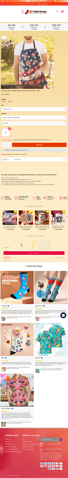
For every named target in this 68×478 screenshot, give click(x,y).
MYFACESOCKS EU (15, 475)
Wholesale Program (10, 446)
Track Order (44, 3)
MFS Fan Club (9, 444)
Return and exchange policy (30, 444)
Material (3, 113)
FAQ (23, 439)
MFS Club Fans (5, 154)
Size (2, 105)
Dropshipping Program (11, 449)
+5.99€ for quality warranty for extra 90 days (15, 150)
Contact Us (8, 441)
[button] (1, 220)
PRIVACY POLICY (27, 441)
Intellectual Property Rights (13, 451)
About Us (7, 439)
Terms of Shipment (28, 449)
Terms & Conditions (28, 446)
